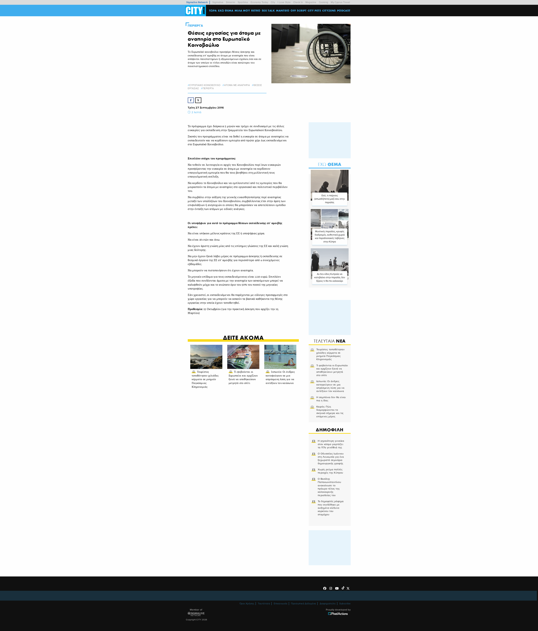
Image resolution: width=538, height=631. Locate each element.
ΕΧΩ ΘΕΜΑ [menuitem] (225, 10)
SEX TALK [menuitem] (268, 10)
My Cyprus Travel (340, 2)
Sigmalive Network (197, 2)
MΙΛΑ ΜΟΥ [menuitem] (242, 10)
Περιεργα (195, 25)
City (273, 2)
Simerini (230, 2)
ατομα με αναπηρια (237, 85)
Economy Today (259, 2)
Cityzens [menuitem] (329, 10)
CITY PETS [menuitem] (314, 10)
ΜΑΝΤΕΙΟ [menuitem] (282, 10)
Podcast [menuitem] (343, 10)
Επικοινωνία (280, 603)
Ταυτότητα (264, 603)
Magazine (310, 2)
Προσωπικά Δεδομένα (303, 603)
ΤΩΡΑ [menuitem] (213, 10)
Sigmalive (217, 2)
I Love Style (284, 2)
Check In (298, 2)
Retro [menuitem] (255, 10)
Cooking (323, 2)
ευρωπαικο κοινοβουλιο (204, 85)
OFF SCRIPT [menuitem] (298, 10)
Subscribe (345, 603)
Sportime (243, 2)
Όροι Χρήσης (247, 603)
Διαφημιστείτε (328, 603)
